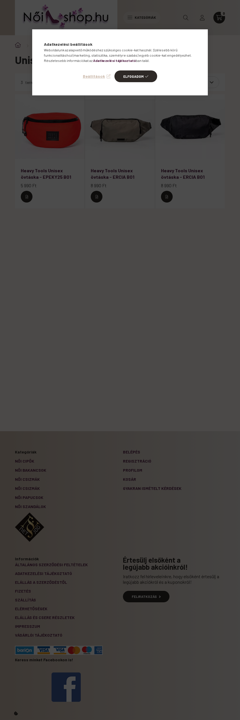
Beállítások (94, 76)
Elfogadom (133, 76)
